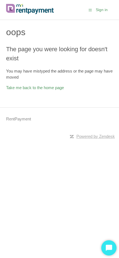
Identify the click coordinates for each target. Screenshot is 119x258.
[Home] (31, 12)
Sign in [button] (102, 9)
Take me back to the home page (35, 87)
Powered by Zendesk (95, 136)
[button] (90, 10)
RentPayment (18, 119)
